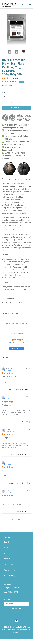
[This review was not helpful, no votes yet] (29, 389)
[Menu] (30, 4)
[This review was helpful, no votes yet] (26, 389)
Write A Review (16, 349)
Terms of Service (11, 570)
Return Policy (9, 564)
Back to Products (18, 323)
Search (6, 542)
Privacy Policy (9, 575)
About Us (7, 553)
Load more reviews (16, 519)
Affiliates (7, 547)
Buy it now (16, 108)
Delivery (7, 559)
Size (3, 92)
